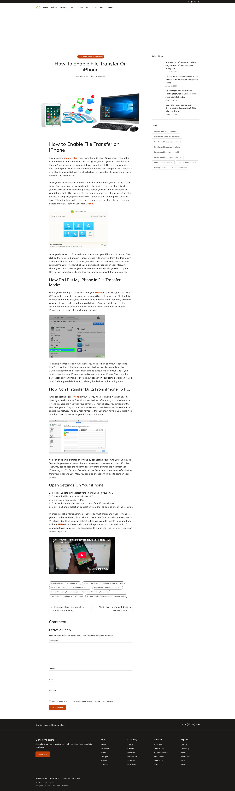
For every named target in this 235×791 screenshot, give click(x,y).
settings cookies (160, 167)
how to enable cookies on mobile (167, 152)
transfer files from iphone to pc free (108, 587)
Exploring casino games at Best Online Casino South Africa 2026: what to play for (180, 108)
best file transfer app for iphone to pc (65, 583)
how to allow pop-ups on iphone (167, 137)
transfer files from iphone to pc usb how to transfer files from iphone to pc (79, 592)
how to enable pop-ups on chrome (167, 157)
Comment (53, 641)
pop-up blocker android (163, 162)
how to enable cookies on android (167, 142)
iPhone (99, 292)
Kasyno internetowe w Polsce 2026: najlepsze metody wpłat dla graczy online (181, 79)
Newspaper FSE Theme (43, 786)
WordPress (65, 786)
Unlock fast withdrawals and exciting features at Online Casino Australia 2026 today (180, 93)
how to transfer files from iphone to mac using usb (103, 583)
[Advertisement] (117, 31)
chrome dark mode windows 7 (166, 131)
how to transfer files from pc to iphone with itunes (70, 587)
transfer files (70, 157)
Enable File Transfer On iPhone (91, 57)
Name (52, 668)
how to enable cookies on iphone (167, 147)
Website (52, 690)
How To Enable (100, 76)
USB (60, 524)
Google (89, 203)
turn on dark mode (179, 167)
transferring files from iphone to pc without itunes (106, 596)
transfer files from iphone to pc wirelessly (66, 596)
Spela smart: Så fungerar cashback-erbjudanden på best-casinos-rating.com (182, 65)
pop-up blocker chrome (187, 162)
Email (51, 679)
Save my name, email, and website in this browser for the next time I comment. (83, 701)
